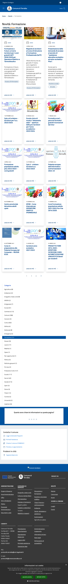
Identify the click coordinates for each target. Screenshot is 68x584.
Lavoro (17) (7, 345)
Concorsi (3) (7, 319)
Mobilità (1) (7, 348)
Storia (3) (7, 389)
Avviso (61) (7, 308)
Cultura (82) (8, 323)
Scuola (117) (8, 374)
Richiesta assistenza (24, 543)
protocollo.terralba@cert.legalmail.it (12, 552)
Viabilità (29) (8, 404)
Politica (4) (7, 360)
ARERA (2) (7, 300)
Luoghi (53, 506)
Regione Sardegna (8, 2)
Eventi (53, 509)
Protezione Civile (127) (11, 371)
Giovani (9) (7, 341)
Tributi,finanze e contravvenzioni (39, 503)
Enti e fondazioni (6, 501)
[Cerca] (64, 8)
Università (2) (8, 400)
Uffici (2, 497)
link (51, 573)
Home (4, 16)
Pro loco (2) (7, 367)
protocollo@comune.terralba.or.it (11, 558)
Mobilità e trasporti (23, 513)
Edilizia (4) (7, 326)
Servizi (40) (7, 378)
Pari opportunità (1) (10, 356)
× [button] (66, 564)
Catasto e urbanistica (24, 508)
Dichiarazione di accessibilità (39, 542)
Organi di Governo (6, 491)
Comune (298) (8, 315)
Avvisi (9, 43)
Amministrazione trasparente (39, 530)
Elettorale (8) (8, 330)
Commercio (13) (9, 311)
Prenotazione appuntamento (22, 530)
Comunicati (54, 494)
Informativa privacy (40, 534)
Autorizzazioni (38, 517)
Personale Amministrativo (5, 508)
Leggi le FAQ (21, 540)
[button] (33, 581)
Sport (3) (6, 385)
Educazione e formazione (38, 492)
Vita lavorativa (22, 499)
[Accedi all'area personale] (60, 2)
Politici (3, 504)
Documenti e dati (6, 513)
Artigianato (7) (8, 304)
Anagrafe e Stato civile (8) (12, 297)
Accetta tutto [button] (27, 577)
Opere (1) (7, 352)
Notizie (53, 491)
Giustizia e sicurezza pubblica (40, 498)
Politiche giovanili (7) (10, 363)
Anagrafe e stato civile (24, 493)
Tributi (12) (7, 393)
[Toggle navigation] (3, 8)
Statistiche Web (22, 546)
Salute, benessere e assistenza (40, 512)
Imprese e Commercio (24, 502)
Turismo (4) (7, 397)
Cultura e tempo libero (24, 496)
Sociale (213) (8, 382)
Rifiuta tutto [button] (41, 577)
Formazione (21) (9, 337)
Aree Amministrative (7, 494)
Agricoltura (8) (8, 289)
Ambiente (37, 508)
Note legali (37, 538)
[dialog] (34, 573)
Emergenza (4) (8, 334)
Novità (10, 16)
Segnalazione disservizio (22, 535)
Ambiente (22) (8, 293)
